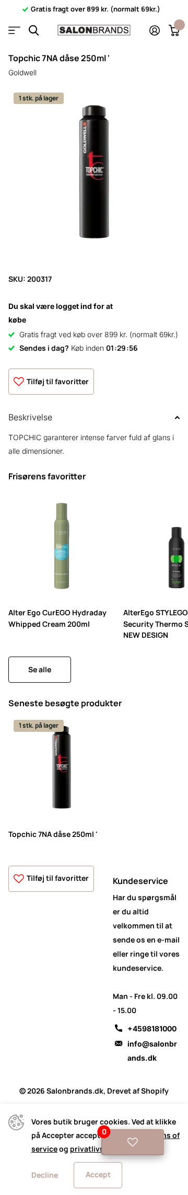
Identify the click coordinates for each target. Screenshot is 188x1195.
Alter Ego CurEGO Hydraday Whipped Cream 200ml (57, 617)
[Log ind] (154, 30)
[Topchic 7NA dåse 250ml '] (61, 768)
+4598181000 (152, 1028)
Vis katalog (14, 30)
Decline (44, 1175)
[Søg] (34, 30)
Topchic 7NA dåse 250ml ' (53, 834)
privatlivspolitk (97, 1149)
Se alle (39, 669)
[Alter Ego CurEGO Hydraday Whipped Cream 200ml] (61, 546)
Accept (98, 1174)
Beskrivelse (30, 417)
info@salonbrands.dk (152, 1050)
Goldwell (22, 72)
